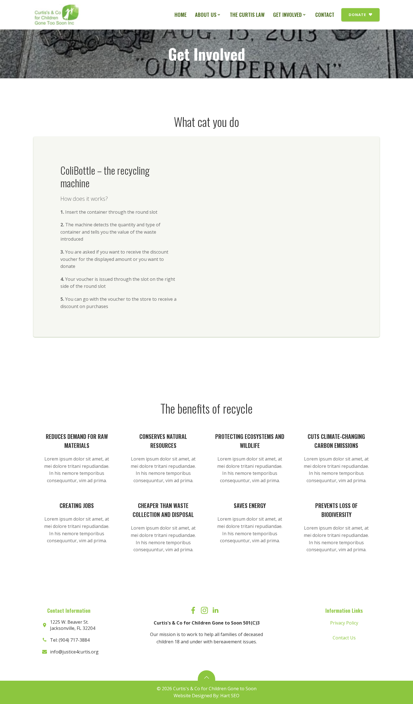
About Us (205, 14)
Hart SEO (229, 695)
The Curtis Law (247, 14)
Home (180, 14)
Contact (324, 14)
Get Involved (287, 14)
